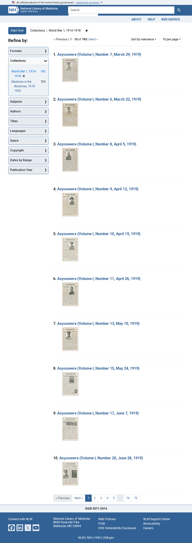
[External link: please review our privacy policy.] (11, 527)
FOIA (101, 523)
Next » (93, 39)
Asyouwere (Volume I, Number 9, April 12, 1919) (97, 189)
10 (170, 39)
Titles (14, 121)
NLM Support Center (156, 519)
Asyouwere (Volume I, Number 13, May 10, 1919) (98, 323)
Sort (142, 39)
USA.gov (108, 537)
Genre (14, 140)
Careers (148, 528)
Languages (18, 131)
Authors (15, 111)
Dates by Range (21, 160)
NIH (89, 537)
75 (135, 498)
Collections (18, 60)
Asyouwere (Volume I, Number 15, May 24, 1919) (98, 368)
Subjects (16, 101)
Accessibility (151, 523)
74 (127, 498)
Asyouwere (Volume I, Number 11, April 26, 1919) (98, 278)
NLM (81, 537)
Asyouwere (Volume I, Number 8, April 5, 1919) (96, 144)
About (136, 19)
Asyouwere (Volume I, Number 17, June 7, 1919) (98, 413)
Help (151, 19)
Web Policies (107, 519)
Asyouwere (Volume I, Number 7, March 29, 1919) (99, 54)
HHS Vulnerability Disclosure (117, 528)
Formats (16, 51)
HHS (97, 537)
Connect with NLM (20, 519)
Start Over (17, 30)
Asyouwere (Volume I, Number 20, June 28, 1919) (101, 458)
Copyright (17, 150)
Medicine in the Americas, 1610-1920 (23, 86)
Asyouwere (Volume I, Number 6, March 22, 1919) (99, 99)
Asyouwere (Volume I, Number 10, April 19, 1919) (98, 234)
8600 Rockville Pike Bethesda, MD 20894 (67, 524)
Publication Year (21, 170)
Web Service (170, 19)
